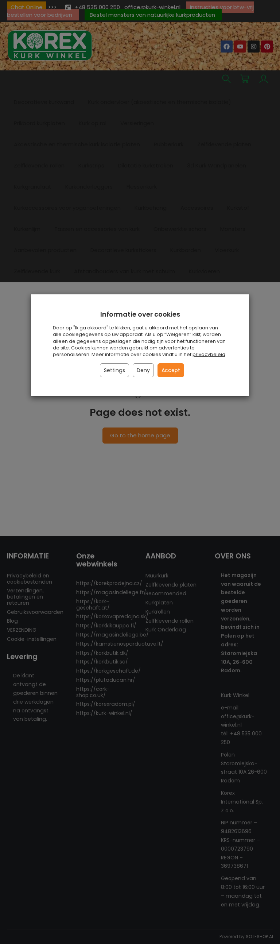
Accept (171, 370)
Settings (114, 370)
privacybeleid (208, 354)
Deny (143, 370)
